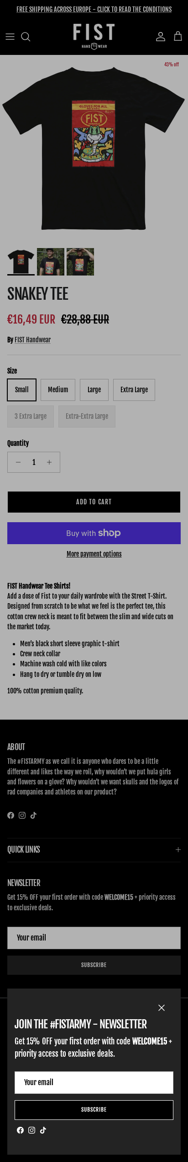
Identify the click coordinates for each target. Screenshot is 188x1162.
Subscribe (94, 1109)
